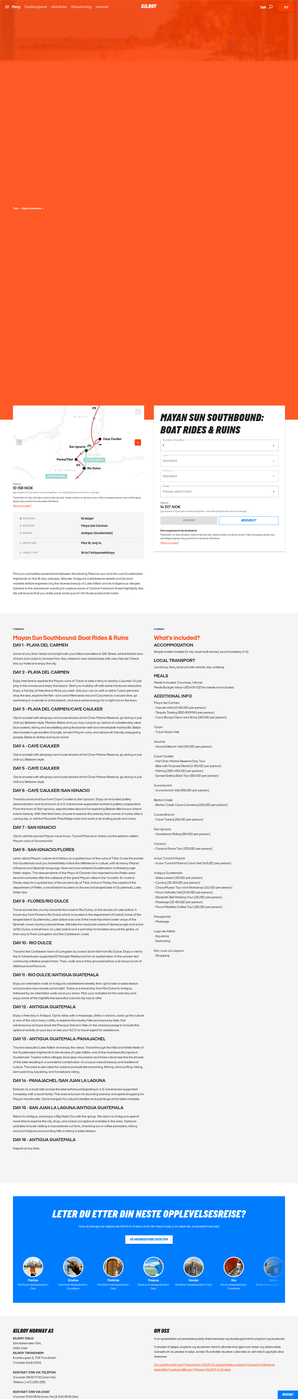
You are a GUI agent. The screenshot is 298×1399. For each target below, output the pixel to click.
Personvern (192, 1364)
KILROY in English (218, 1369)
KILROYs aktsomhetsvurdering (224, 1364)
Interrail (102, 7)
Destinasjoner (36, 7)
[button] (219, 445)
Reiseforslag (81, 7)
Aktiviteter (59, 7)
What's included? (22, 505)
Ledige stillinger (181, 1369)
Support (253, 1364)
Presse (199, 1369)
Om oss (159, 1364)
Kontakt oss (174, 1364)
